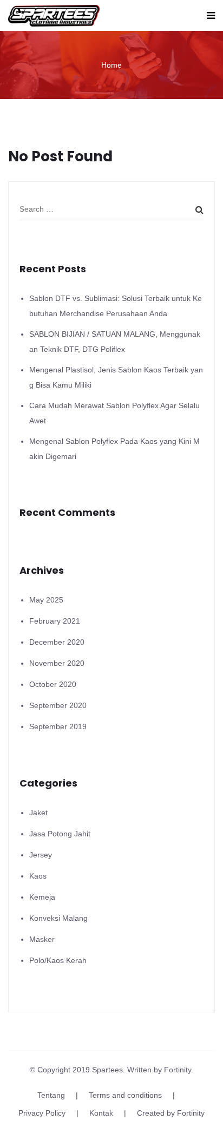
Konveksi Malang (58, 918)
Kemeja (42, 897)
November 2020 (56, 663)
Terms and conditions (125, 1095)
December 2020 (56, 642)
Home (111, 65)
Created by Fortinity (171, 1113)
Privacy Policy (41, 1113)
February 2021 (54, 621)
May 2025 (46, 599)
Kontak (101, 1113)
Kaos (38, 876)
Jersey (40, 854)
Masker (42, 939)
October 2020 (52, 684)
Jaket (38, 812)
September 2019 (58, 726)
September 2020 (58, 705)
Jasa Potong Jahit (59, 833)
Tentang (51, 1095)
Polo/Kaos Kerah (58, 960)
